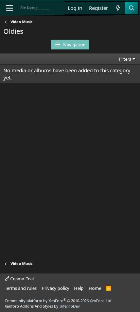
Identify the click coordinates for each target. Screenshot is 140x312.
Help (79, 288)
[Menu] (9, 8)
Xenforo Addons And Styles (29, 306)
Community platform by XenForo (58, 300)
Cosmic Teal (21, 279)
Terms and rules (21, 288)
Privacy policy (55, 288)
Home (95, 288)
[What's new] (118, 8)
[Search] (131, 8)
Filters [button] (125, 59)
